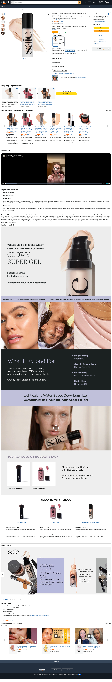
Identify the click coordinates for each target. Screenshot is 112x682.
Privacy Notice (45, 674)
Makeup (14, 9)
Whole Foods (54, 6)
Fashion (84, 6)
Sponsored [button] (3, 625)
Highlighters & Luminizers (25, 9)
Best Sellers (32, 6)
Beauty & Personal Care (6, 9)
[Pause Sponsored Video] (35, 642)
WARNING (5, 599)
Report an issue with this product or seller (64, 73)
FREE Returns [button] (55, 29)
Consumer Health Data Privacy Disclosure (57, 674)
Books (68, 6)
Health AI (8, 6)
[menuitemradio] (107, 183)
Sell (80, 6)
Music (94, 6)
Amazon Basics (24, 6)
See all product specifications (60, 70)
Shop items (55, 33)
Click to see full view (28, 58)
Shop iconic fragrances (80, 77)
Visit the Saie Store (56, 19)
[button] (3, 6)
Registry (90, 6)
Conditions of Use (37, 674)
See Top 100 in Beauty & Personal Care (39, 615)
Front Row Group (102, 35)
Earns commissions (18, 155)
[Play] (2, 183)
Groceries (47, 6)
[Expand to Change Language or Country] (60, 669)
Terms (61, 33)
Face (18, 9)
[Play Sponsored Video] (56, 636)
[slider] (53, 183)
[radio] (2, 14)
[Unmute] (109, 183)
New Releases (40, 6)
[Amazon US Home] (42, 670)
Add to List (95, 54)
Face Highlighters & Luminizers (13, 617)
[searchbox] (46, 2)
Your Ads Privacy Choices (72, 674)
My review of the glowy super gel (14, 156)
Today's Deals (62, 6)
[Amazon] (5, 2)
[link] (28, 93)
